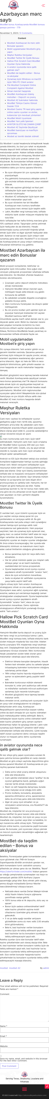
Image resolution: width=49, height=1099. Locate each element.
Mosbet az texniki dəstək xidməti (23, 136)
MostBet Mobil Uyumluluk (19, 118)
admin (46, 968)
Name (3, 1026)
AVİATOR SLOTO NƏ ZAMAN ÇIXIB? (24, 124)
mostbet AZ (14, 968)
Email (3, 1036)
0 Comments (26, 33)
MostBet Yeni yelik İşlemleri (20, 121)
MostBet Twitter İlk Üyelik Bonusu (23, 58)
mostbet (4, 968)
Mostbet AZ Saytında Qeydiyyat (22, 127)
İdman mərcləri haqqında (19, 91)
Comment (4, 994)
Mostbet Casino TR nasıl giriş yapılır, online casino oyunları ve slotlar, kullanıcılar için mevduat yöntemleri (24, 112)
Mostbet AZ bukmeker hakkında (22, 100)
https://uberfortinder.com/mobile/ (16, 871)
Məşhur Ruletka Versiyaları (19, 55)
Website (4, 1046)
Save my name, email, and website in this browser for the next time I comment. (23, 1060)
